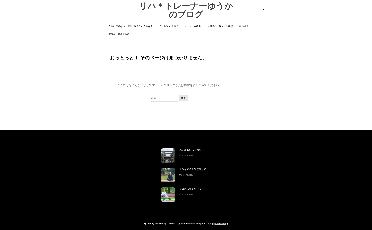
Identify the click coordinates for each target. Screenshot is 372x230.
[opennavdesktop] (263, 10)
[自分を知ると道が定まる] (168, 175)
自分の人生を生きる (190, 188)
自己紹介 (243, 26)
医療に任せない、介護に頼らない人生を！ (131, 26)
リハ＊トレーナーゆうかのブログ (186, 10)
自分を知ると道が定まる (192, 169)
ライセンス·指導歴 (168, 26)
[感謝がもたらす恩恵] (168, 155)
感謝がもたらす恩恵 (190, 149)
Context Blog (221, 223)
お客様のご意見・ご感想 (220, 26)
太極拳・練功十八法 (119, 33)
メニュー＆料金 (193, 26)
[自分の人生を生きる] (168, 194)
